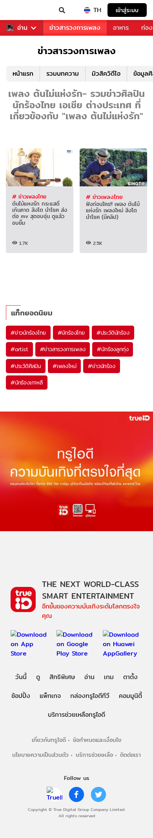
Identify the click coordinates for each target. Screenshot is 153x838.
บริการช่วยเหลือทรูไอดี (76, 715)
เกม (109, 677)
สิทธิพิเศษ (62, 677)
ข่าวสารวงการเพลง (74, 28)
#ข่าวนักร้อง (101, 366)
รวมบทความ (62, 73)
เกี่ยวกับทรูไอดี (49, 739)
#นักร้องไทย (71, 332)
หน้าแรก (23, 73)
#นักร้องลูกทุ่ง (112, 349)
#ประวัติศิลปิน (26, 366)
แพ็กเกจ (50, 696)
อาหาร (121, 28)
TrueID (22, 10)
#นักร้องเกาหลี (27, 382)
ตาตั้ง (130, 677)
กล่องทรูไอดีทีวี (89, 696)
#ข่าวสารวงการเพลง (63, 349)
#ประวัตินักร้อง (113, 332)
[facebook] (76, 794)
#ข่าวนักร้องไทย (28, 332)
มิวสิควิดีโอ (106, 73)
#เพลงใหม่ (64, 366)
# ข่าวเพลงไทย (29, 196)
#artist (19, 349)
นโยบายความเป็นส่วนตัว (40, 754)
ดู (38, 677)
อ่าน (22, 28)
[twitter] (98, 794)
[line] (54, 794)
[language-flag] (87, 10)
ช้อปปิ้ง (20, 696)
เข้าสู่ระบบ (127, 10)
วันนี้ (21, 677)
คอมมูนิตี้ (130, 696)
